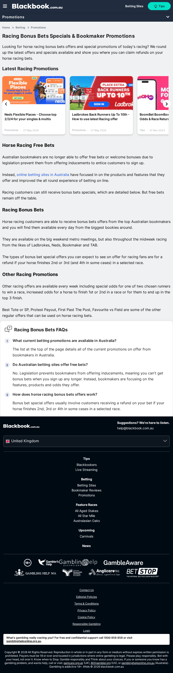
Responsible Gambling (86, 624)
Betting (86, 479)
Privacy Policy (86, 610)
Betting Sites (86, 485)
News (86, 546)
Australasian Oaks (86, 521)
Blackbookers (87, 465)
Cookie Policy (86, 617)
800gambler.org (101, 663)
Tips (86, 458)
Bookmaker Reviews (86, 490)
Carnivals (86, 536)
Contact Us (87, 590)
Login (86, 630)
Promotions (13, 17)
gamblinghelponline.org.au (23, 641)
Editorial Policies (86, 596)
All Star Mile (86, 516)
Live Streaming (86, 470)
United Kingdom (25, 441)
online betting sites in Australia (43, 174)
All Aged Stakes (86, 511)
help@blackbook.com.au (135, 428)
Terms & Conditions (86, 603)
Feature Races (86, 505)
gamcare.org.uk (73, 663)
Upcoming (87, 530)
